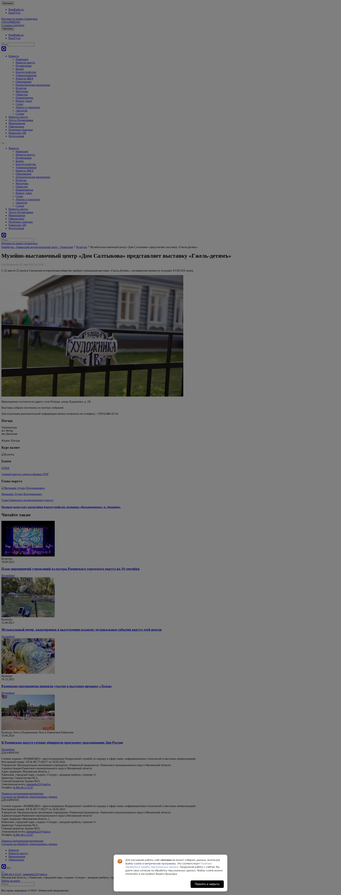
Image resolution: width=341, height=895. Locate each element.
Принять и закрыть (207, 884)
